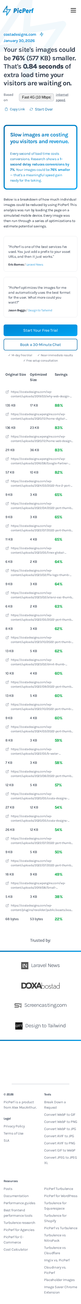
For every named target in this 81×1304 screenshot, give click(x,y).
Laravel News (34, 264)
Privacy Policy (14, 1126)
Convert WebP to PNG (60, 1122)
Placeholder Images (59, 1280)
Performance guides (19, 1203)
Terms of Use (13, 1133)
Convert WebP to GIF (59, 1114)
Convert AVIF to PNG (59, 1143)
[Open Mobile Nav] (73, 11)
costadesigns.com (20, 34)
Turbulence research (19, 1222)
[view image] (7, 392)
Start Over (44, 109)
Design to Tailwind (40, 310)
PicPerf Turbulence (58, 1189)
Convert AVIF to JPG (59, 1136)
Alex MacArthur (24, 1107)
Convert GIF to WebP (59, 1150)
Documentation (16, 1196)
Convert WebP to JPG (60, 1129)
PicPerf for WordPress (60, 1196)
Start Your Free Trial (40, 330)
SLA (6, 1140)
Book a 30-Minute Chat (40, 344)
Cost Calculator (16, 1249)
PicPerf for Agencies (19, 1230)
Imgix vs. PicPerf (57, 1260)
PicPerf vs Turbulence (60, 1228)
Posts (8, 1189)
